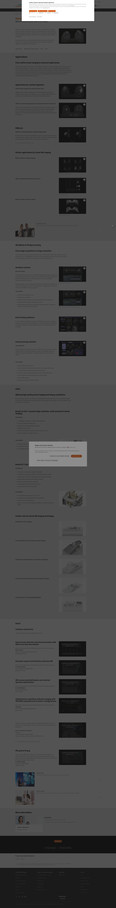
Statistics (49, 12)
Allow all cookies (33, 11)
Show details (39, 16)
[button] (113, 226)
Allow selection (52, 11)
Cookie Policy (71, 5)
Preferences (41, 12)
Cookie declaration (32, 16)
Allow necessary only (42, 11)
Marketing (56, 12)
